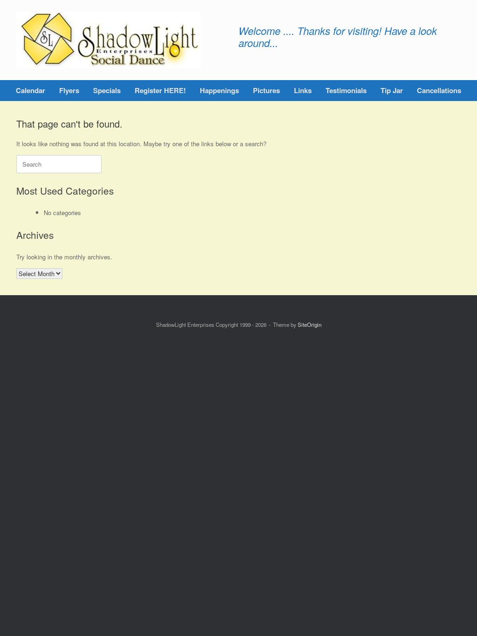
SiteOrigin (309, 324)
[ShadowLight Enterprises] (108, 40)
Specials (107, 90)
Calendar (30, 90)
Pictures (266, 90)
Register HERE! (160, 90)
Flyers (69, 90)
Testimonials (346, 90)
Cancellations (439, 90)
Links (303, 90)
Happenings (219, 90)
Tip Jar (392, 90)
